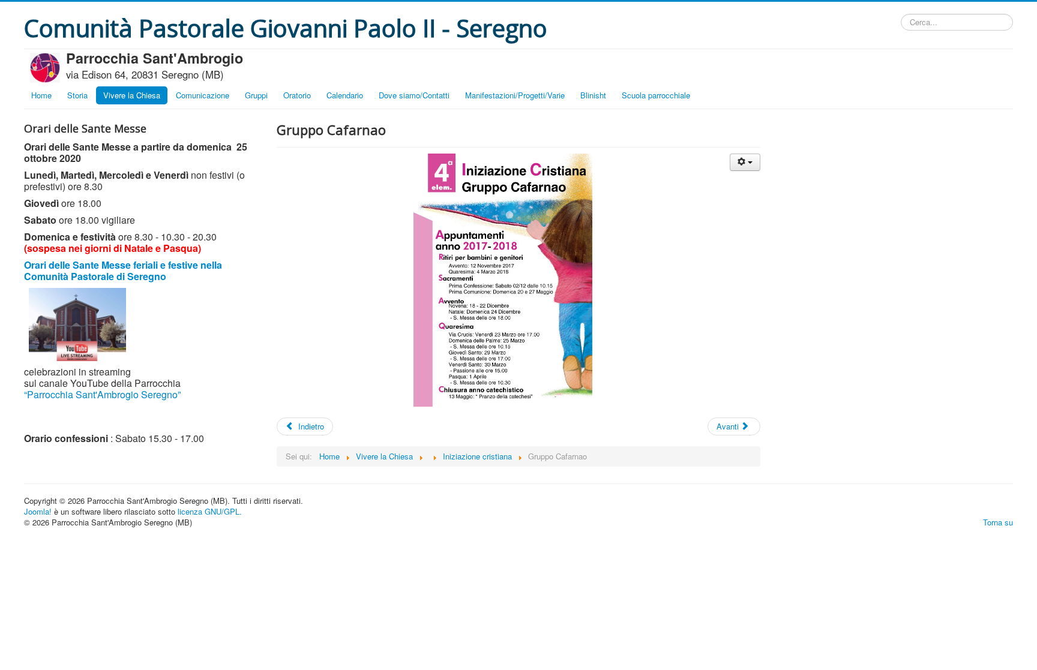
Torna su (998, 522)
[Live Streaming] (77, 323)
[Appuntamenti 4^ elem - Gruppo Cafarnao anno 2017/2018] (518, 280)
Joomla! (38, 511)
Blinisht (593, 95)
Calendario (344, 95)
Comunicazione (202, 95)
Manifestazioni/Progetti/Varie (515, 95)
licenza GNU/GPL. (210, 511)
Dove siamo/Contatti (414, 95)
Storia (77, 95)
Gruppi (256, 95)
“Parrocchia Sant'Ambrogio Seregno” (102, 394)
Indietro (310, 426)
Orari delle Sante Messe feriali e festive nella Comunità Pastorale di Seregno (123, 270)
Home (41, 95)
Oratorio (297, 95)
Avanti (729, 426)
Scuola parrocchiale (656, 95)
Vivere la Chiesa (131, 95)
